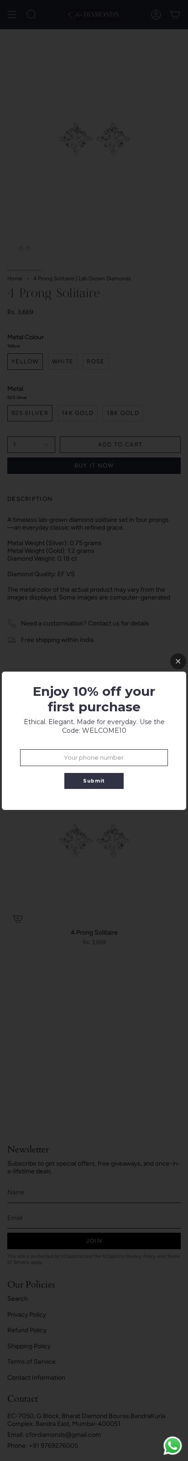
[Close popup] (178, 661)
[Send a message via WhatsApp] (172, 1445)
